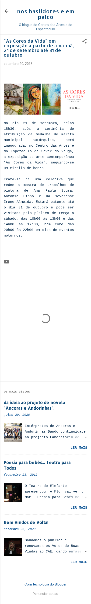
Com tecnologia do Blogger (45, 584)
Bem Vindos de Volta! (26, 522)
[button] (84, 41)
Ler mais (78, 448)
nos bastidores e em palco (45, 13)
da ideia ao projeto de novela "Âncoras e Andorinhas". (34, 405)
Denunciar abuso (45, 594)
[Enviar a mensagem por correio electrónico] (6, 263)
